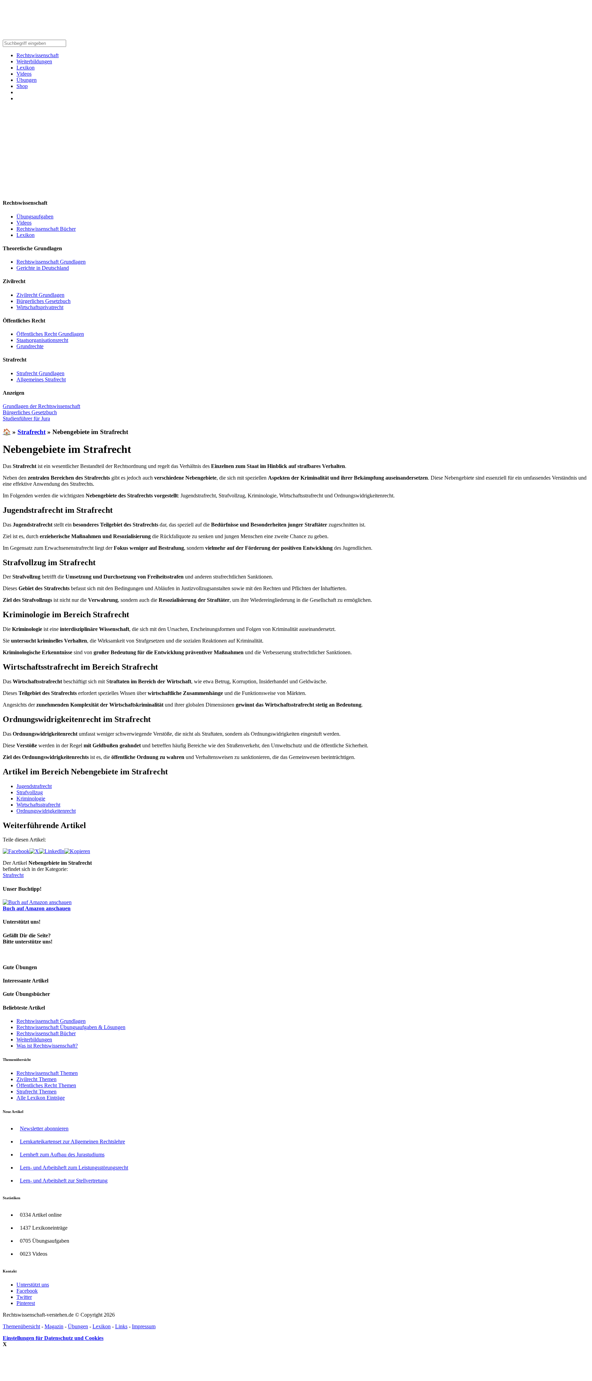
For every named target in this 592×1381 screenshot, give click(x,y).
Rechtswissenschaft (37, 55)
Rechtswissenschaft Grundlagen (51, 262)
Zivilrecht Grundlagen (40, 295)
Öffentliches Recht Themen (46, 1085)
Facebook (27, 1291)
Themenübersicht (21, 1326)
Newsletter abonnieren (44, 1128)
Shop (22, 86)
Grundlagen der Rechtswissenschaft (41, 406)
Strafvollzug (29, 792)
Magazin (54, 1326)
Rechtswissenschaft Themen (47, 1073)
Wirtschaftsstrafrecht (38, 805)
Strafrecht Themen (36, 1091)
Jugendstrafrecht (34, 786)
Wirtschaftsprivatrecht (39, 307)
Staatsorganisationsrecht (42, 340)
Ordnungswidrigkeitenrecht (46, 811)
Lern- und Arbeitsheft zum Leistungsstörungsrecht (74, 1167)
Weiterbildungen (34, 61)
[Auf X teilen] (34, 851)
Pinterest (25, 1303)
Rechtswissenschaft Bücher (46, 229)
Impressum (144, 1326)
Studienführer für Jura (26, 418)
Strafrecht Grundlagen (40, 373)
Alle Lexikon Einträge (40, 1098)
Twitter (24, 1297)
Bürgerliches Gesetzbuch (43, 301)
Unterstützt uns (32, 1285)
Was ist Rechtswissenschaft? (47, 1046)
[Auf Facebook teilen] (16, 851)
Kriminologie (30, 798)
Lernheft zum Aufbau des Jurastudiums (62, 1154)
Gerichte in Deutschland (42, 268)
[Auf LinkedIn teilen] (51, 851)
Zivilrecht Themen (36, 1079)
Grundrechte (30, 346)
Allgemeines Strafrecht (41, 379)
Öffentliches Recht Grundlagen (50, 334)
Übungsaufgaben (34, 216)
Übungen (26, 80)
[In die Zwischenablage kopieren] (77, 851)
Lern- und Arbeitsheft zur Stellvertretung (64, 1180)
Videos (24, 74)
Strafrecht (31, 431)
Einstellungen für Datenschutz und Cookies (53, 1338)
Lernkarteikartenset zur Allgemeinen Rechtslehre (72, 1141)
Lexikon (25, 68)
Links (121, 1326)
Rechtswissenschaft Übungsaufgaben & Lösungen (70, 1027)
